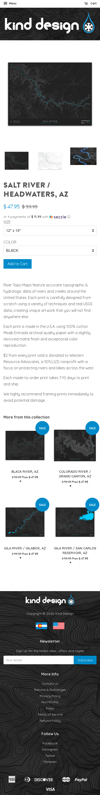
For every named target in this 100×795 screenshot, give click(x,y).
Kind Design (64, 613)
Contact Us (50, 683)
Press (50, 708)
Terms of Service (50, 714)
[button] (50, 217)
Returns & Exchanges (50, 690)
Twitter (50, 755)
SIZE (7, 222)
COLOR (9, 242)
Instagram (50, 749)
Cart (93, 3)
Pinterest (50, 762)
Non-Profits (50, 702)
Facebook (50, 743)
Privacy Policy (50, 696)
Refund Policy (50, 721)
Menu (12, 3)
